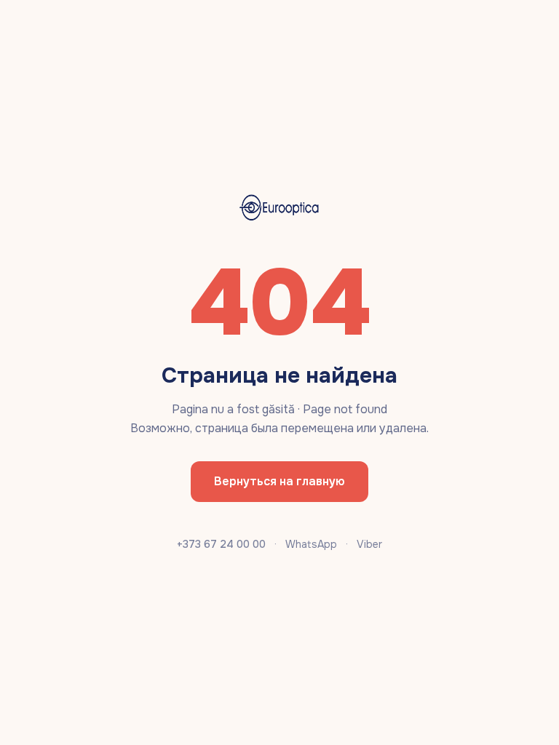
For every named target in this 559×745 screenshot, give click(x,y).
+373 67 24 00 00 (221, 544)
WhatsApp (311, 544)
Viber (369, 544)
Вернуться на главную (279, 481)
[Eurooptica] (279, 208)
